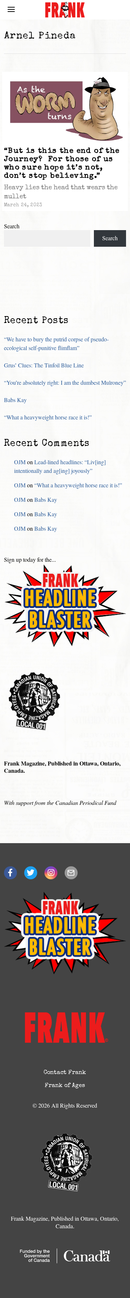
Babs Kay (15, 400)
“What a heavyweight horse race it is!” (48, 417)
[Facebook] (10, 872)
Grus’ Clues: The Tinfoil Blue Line (44, 365)
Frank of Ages (65, 1086)
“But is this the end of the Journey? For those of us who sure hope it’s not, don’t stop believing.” (62, 163)
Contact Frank (65, 1073)
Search (12, 226)
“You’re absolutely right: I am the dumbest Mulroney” (65, 382)
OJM (20, 462)
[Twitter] (30, 872)
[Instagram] (50, 872)
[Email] (71, 872)
